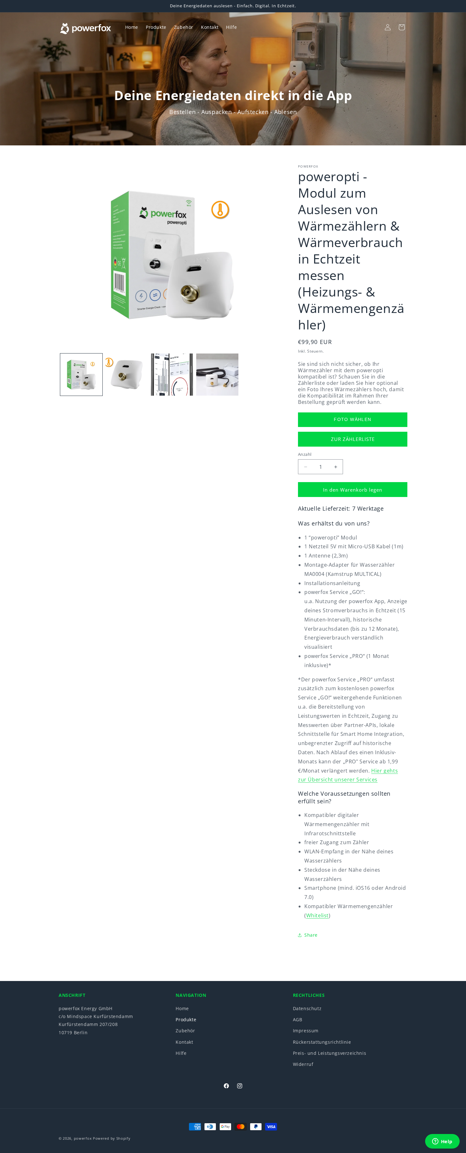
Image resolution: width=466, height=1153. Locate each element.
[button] (374, 27)
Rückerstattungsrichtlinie (322, 1042)
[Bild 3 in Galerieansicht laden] (172, 375)
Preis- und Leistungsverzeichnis (329, 1053)
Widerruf (303, 1064)
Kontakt (184, 1042)
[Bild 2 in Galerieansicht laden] (127, 375)
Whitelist (317, 915)
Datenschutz (307, 1008)
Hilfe (181, 1053)
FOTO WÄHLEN (352, 419)
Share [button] (311, 935)
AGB (297, 1019)
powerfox (83, 1138)
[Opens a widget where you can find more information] (442, 1142)
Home (182, 1008)
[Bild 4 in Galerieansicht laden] (217, 375)
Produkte (186, 1019)
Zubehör (185, 1031)
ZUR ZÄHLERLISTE (353, 439)
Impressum (306, 1031)
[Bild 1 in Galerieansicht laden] (81, 375)
